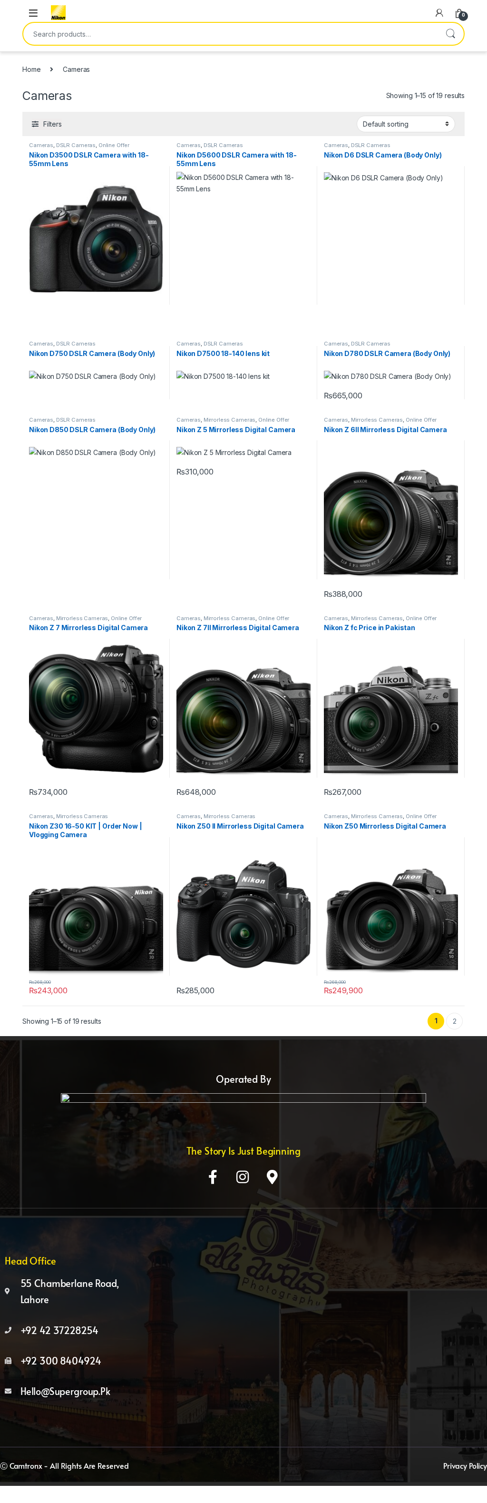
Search (450, 34)
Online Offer (113, 145)
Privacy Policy (465, 1465)
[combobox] (230, 34)
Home (31, 69)
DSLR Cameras (76, 145)
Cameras (41, 145)
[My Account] (439, 13)
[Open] (33, 12)
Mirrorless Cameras (229, 419)
